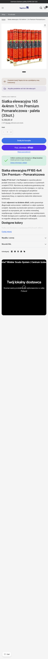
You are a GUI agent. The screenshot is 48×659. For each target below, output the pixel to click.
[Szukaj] (41, 7)
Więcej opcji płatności (24, 152)
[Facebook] (11, 251)
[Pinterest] (18, 251)
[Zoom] (45, 25)
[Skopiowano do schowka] (24, 251)
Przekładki (11, 14)
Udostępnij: (5, 251)
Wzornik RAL (6, 244)
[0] (44, 7)
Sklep (3, 14)
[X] (15, 251)
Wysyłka (7, 123)
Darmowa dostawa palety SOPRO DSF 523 (24, 1)
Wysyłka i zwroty (8, 238)
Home (3, 19)
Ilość (3, 127)
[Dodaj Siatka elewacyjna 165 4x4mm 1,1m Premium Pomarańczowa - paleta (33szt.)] (11, 132)
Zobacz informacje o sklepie (18, 162)
